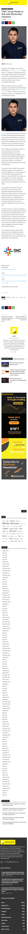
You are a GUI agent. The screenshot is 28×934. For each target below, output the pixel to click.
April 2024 (4, 613)
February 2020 (5, 724)
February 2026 (5, 564)
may (9, 536)
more (16, 536)
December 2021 (6, 675)
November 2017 (6, 784)
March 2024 (5, 615)
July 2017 (4, 792)
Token (21, 538)
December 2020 (6, 701)
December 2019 (6, 728)
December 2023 (6, 621)
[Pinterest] (9, 22)
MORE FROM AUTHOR (19, 359)
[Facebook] (2, 22)
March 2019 (5, 748)
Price (11, 538)
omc (17, 297)
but (24, 523)
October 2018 (5, 759)
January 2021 (5, 699)
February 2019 (5, 750)
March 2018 (5, 775)
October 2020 (5, 706)
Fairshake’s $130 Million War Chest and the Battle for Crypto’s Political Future (13, 813)
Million (12, 536)
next (23, 536)
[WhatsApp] (13, 22)
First (7, 533)
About (3, 521)
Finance (4, 533)
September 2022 (6, 655)
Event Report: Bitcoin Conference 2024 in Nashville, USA (18, 380)
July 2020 (4, 712)
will (19, 541)
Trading (3, 541)
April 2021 (4, 693)
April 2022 (4, 666)
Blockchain (8, 297)
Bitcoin (5, 523)
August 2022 (5, 657)
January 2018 (5, 779)
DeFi (20, 528)
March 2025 (5, 588)
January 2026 (5, 566)
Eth (7, 531)
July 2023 (4, 633)
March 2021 (5, 695)
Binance (18, 521)
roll (24, 297)
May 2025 (4, 584)
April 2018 (4, 772)
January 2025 (5, 593)
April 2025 (4, 586)
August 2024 (5, 604)
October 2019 (5, 732)
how (14, 533)
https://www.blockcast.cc (14, 338)
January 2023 (5, 646)
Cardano (4, 526)
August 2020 (5, 710)
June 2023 (4, 635)
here (10, 533)
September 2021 (6, 681)
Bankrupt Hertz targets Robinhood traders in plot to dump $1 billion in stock (7, 319)
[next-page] (5, 386)
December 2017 (6, 781)
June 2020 (4, 715)
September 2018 (6, 761)
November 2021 (6, 677)
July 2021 (4, 686)
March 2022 (5, 668)
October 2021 (5, 679)
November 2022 (6, 650)
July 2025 (4, 579)
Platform (6, 538)
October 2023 (5, 626)
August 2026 (5, 550)
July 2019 (4, 739)
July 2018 (4, 766)
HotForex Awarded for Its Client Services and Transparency (21, 318)
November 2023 (6, 624)
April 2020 (4, 719)
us (8, 541)
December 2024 (6, 595)
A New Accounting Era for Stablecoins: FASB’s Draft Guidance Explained (13, 818)
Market (4, 536)
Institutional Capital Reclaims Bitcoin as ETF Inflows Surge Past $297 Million (14, 823)
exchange (20, 531)
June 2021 (4, 688)
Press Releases (10, 8)
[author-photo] (14, 334)
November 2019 (6, 730)
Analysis (12, 521)
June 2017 (4, 795)
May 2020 (4, 717)
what (11, 541)
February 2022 (5, 670)
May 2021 (4, 690)
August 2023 (5, 630)
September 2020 (6, 708)
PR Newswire (8, 6)
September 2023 (6, 628)
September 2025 (6, 575)
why (15, 541)
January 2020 (5, 726)
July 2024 (4, 606)
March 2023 (5, 641)
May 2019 (4, 744)
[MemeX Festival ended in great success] (5, 364)
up (6, 541)
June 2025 (4, 581)
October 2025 (5, 573)
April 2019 (4, 746)
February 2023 (5, 644)
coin (11, 526)
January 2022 (5, 673)
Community (15, 526)
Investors (18, 533)
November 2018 (6, 757)
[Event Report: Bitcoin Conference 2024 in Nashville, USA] (5, 380)
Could (20, 526)
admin (4, 19)
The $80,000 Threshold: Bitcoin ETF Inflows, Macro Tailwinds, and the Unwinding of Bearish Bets (14, 809)
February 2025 (5, 590)
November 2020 (6, 704)
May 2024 (4, 610)
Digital (4, 531)
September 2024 (6, 601)
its (21, 533)
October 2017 (5, 786)
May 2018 (4, 770)
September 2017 (6, 788)
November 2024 (6, 597)
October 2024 (5, 599)
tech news (16, 538)
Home (2, 6)
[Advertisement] (14, 493)
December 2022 (6, 648)
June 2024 (4, 608)
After (7, 521)
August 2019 (5, 737)
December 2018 (6, 755)
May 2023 (4, 637)
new (19, 536)
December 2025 (6, 568)
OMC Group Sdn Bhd (16, 70)
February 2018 (5, 777)
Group (13, 297)
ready (21, 297)
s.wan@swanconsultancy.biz (9, 269)
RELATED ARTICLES (7, 359)
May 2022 (4, 664)
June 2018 (4, 768)
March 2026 (5, 561)
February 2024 (5, 617)
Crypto (5, 528)
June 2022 (4, 661)
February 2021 (5, 697)
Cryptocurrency (13, 528)
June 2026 (4, 555)
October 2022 (5, 653)
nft (3, 538)
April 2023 (4, 639)
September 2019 (6, 735)
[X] (6, 22)
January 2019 (5, 752)
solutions (4, 299)
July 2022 (4, 659)
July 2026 (4, 553)
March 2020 (5, 721)
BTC (21, 523)
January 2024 (5, 619)
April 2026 (4, 559)
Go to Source (4, 292)
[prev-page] (2, 386)
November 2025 (6, 570)
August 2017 (5, 790)
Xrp (22, 541)
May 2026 (4, 557)
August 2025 (5, 577)
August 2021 (5, 684)
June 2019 (4, 741)
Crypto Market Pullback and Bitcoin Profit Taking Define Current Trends (13, 804)
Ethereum (13, 531)
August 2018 (5, 764)
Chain (8, 526)
